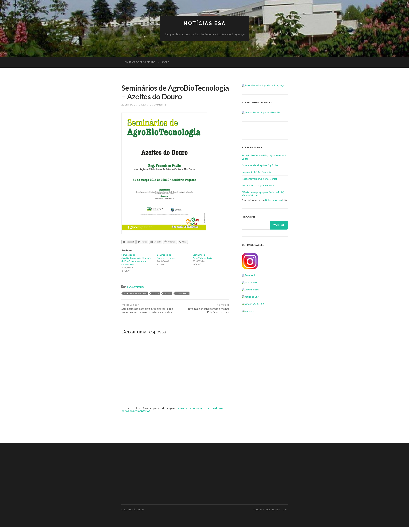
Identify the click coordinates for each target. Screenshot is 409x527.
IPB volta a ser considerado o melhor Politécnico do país (207, 309)
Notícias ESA (205, 23)
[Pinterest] (248, 310)
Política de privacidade (140, 62)
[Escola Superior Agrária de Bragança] (263, 85)
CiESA (142, 104)
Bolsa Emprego (273, 199)
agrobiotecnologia (135, 293)
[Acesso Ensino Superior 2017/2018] (261, 112)
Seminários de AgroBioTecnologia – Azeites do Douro (175, 92)
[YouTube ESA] (250, 296)
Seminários (138, 286)
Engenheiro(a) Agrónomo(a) (257, 171)
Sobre (165, 62)
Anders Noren (271, 509)
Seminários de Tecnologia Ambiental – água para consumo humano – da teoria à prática (147, 309)
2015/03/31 (128, 104)
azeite (155, 293)
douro (167, 293)
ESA (129, 286)
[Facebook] (249, 275)
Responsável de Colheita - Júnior (259, 178)
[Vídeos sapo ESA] (253, 303)
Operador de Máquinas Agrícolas (260, 165)
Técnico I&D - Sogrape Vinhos (258, 185)
